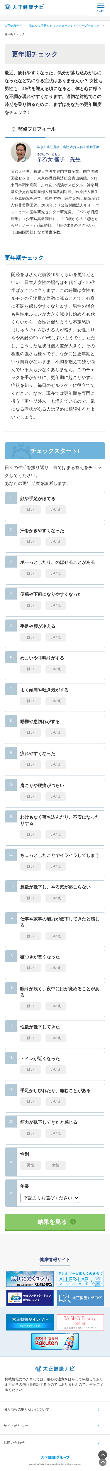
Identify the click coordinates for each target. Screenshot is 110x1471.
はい (30, 509)
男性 (30, 1165)
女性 (55, 1165)
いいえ (55, 509)
